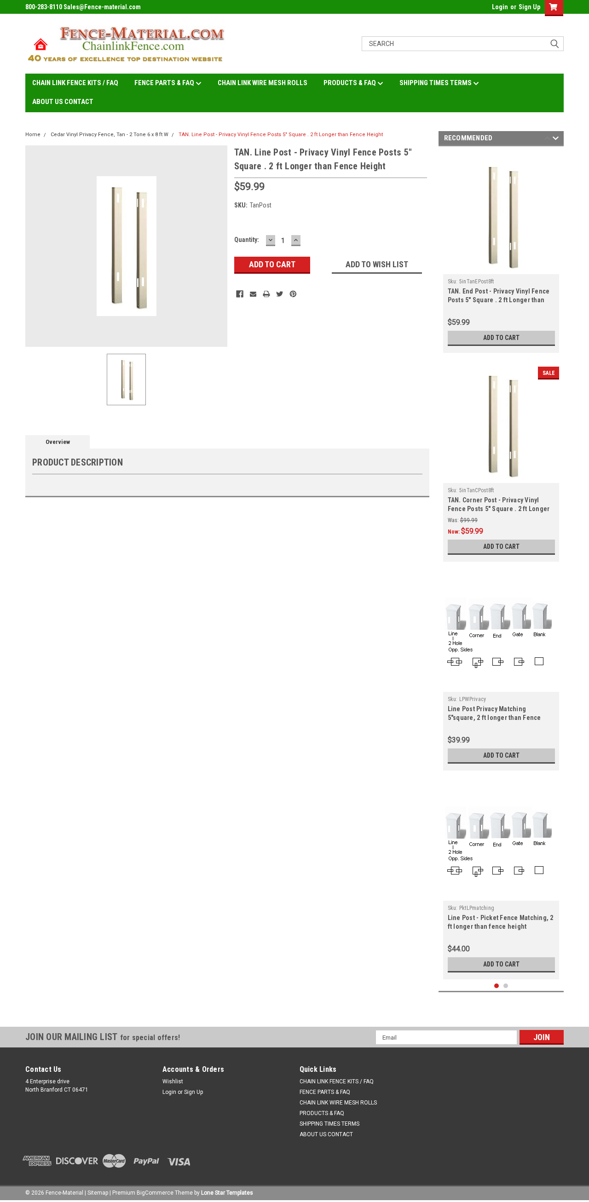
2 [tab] (505, 986)
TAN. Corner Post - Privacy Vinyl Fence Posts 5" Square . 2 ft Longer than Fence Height (499, 508)
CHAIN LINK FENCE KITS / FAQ (75, 83)
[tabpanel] (501, 252)
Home (32, 135)
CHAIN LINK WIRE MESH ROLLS (262, 83)
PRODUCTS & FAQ (350, 83)
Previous (547, 139)
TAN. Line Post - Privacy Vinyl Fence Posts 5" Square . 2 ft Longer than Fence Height (281, 135)
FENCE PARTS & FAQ (165, 83)
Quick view (501, 685)
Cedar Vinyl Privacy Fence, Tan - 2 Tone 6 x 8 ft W (109, 135)
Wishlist (172, 1081)
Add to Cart (501, 337)
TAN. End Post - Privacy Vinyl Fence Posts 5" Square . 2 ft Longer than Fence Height (499, 300)
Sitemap (97, 1193)
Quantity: (246, 239)
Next (555, 139)
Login (500, 7)
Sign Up (529, 7)
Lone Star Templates (227, 1193)
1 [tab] (496, 986)
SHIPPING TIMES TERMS (436, 83)
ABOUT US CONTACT (62, 102)
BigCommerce (155, 1193)
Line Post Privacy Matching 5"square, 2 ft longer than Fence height (494, 717)
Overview (58, 441)
